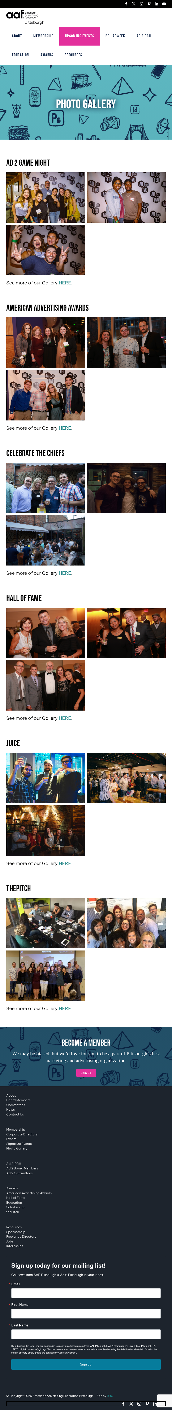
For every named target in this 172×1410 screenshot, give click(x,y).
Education (14, 1202)
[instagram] (139, 1404)
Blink (110, 1396)
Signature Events (19, 1144)
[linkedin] (155, 1404)
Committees (15, 1105)
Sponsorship (15, 1232)
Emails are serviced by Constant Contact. (55, 1352)
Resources (14, 1227)
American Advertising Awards (29, 1193)
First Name (20, 1304)
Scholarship (15, 1207)
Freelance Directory (21, 1236)
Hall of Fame (15, 1198)
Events (11, 1139)
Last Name (19, 1325)
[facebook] (123, 1404)
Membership (15, 1129)
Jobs (9, 1241)
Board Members (18, 1100)
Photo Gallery (16, 1148)
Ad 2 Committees (19, 1173)
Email (15, 1284)
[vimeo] (147, 1404)
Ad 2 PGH (13, 1164)
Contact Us (15, 1114)
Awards (12, 1188)
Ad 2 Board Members (22, 1168)
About (11, 1095)
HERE (65, 283)
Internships (14, 1246)
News (10, 1110)
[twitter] (131, 1404)
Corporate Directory (22, 1134)
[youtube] (163, 1404)
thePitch (12, 1212)
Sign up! (86, 1364)
